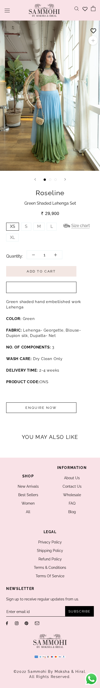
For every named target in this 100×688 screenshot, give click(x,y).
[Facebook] (7, 623)
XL (12, 237)
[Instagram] (16, 623)
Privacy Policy (50, 542)
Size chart (80, 225)
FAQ (72, 503)
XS (12, 226)
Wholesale (72, 495)
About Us (72, 478)
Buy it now (41, 287)
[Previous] (35, 179)
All (28, 512)
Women (28, 503)
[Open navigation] (7, 10)
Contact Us (72, 486)
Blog (72, 512)
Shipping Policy (50, 551)
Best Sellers (28, 495)
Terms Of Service (50, 576)
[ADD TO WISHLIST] (93, 29)
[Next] (65, 179)
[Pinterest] (26, 623)
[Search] (76, 8)
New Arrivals (28, 486)
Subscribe (79, 611)
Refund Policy (50, 559)
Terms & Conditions (50, 568)
